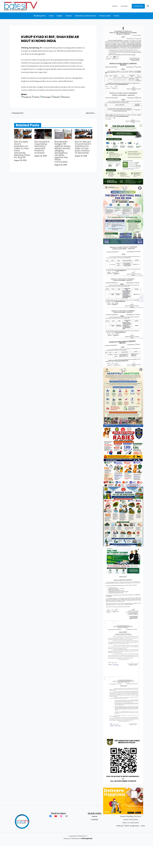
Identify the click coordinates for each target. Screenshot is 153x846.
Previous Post (16, 113)
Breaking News (40, 16)
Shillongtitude (86, 838)
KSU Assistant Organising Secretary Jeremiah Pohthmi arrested (42, 147)
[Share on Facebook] (26, 97)
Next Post (91, 113)
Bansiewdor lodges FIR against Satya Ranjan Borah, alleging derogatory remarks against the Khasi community (62, 151)
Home (114, 6)
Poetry (116, 16)
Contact (124, 6)
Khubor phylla (104, 16)
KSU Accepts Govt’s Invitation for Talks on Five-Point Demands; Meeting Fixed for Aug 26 (22, 149)
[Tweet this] (36, 97)
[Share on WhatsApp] (45, 97)
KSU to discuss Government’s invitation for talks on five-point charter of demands (83, 147)
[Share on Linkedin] (55, 97)
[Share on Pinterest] (65, 97)
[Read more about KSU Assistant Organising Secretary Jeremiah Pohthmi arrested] (43, 134)
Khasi (51, 16)
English (59, 16)
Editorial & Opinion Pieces (85, 16)
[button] (138, 6)
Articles (69, 16)
